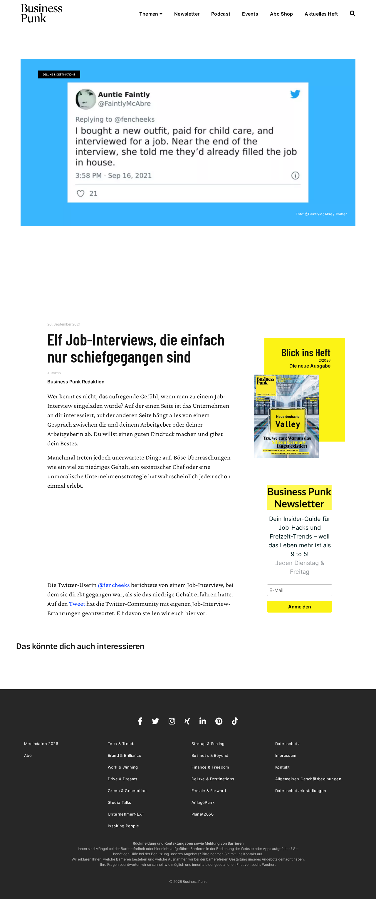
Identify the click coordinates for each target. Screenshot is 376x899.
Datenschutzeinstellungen (300, 790)
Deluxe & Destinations (59, 74)
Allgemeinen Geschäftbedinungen (308, 778)
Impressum (285, 755)
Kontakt (282, 767)
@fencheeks (114, 584)
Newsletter (186, 14)
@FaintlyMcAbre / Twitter (326, 214)
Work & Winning (123, 767)
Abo (28, 755)
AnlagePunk (203, 802)
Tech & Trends (121, 743)
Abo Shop (281, 14)
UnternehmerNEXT (126, 814)
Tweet (77, 603)
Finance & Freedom (210, 767)
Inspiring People (123, 825)
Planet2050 (203, 814)
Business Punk (42, 13)
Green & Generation (127, 790)
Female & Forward (209, 790)
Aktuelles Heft (321, 14)
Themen (149, 14)
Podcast (220, 14)
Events (250, 14)
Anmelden (299, 607)
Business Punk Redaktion (76, 382)
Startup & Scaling (208, 743)
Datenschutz (287, 743)
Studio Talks (119, 802)
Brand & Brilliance (124, 755)
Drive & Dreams (122, 778)
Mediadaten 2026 (41, 743)
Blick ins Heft (305, 352)
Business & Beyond (210, 755)
